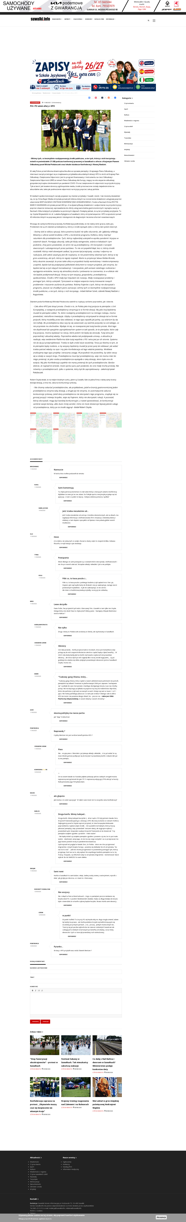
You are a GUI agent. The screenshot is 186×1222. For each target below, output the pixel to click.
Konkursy (88, 19)
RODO (32, 1211)
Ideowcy (62, 646)
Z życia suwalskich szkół (38, 1174)
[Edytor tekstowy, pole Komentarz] (76, 1006)
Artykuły (127, 149)
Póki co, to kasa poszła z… (74, 578)
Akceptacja (161, 1217)
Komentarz (34, 986)
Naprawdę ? (59, 731)
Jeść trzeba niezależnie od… (75, 511)
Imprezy (67, 19)
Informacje (110, 19)
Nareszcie (58, 469)
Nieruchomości (129, 155)
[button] (32, 990)
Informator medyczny (71, 1169)
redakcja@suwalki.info (57, 1208)
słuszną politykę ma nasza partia (69, 713)
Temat (32, 977)
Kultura (126, 115)
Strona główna (36, 93)
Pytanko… (58, 946)
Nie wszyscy (64, 892)
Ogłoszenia (77, 19)
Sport (126, 109)
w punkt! (66, 915)
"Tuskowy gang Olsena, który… (72, 677)
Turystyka (127, 138)
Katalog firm (99, 19)
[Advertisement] (93, 43)
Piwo (60, 749)
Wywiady (127, 132)
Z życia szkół (128, 126)
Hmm (56, 537)
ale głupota (59, 796)
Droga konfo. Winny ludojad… (72, 814)
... (58, 772)
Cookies (40, 1211)
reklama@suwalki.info (73, 1208)
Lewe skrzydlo (60, 604)
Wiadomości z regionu (131, 120)
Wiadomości (56, 19)
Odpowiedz (63, 477)
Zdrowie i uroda (129, 161)
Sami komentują (66, 487)
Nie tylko (62, 627)
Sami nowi (59, 871)
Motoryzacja (128, 143)
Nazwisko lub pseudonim (38, 968)
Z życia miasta (56, 93)
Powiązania (63, 557)
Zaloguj (32, 1213)
